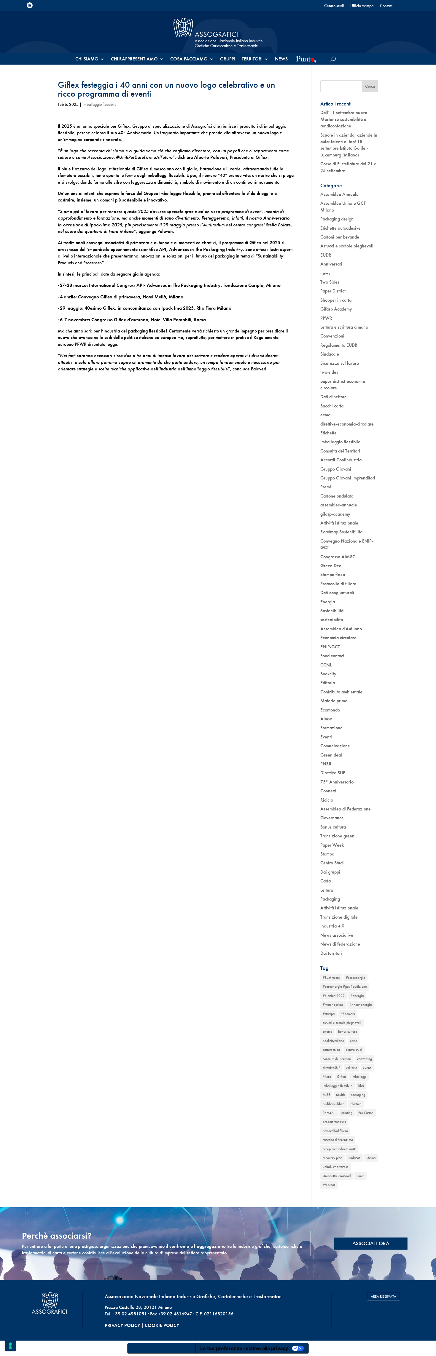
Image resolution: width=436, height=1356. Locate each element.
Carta (325, 881)
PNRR (326, 764)
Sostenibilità (331, 610)
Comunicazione (335, 746)
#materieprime (333, 1004)
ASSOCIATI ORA (370, 1243)
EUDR (325, 255)
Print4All (329, 1112)
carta (353, 1040)
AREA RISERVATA (383, 1296)
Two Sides (329, 282)
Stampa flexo (332, 574)
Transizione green (337, 836)
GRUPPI (227, 59)
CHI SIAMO (86, 59)
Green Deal (331, 565)
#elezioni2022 (334, 995)
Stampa (327, 854)
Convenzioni (332, 336)
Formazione (331, 728)
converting (364, 1058)
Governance (332, 818)
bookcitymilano (333, 1040)
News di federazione (340, 944)
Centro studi (334, 6)
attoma (327, 1031)
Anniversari (331, 264)
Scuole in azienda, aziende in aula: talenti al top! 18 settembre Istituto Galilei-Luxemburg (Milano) (348, 145)
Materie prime (333, 701)
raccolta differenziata (338, 1139)
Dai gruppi (330, 872)
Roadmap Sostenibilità (341, 532)
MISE (326, 1094)
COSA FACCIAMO (189, 59)
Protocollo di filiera (338, 584)
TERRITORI (252, 59)
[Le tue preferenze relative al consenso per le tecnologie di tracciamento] (10, 1345)
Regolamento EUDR (338, 345)
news (325, 273)
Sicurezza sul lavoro (339, 363)
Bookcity (328, 674)
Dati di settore (333, 397)
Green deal (331, 755)
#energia (357, 995)
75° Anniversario (337, 782)
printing (346, 1112)
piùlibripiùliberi (334, 1103)
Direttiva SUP (332, 773)
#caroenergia (355, 977)
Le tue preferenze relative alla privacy (244, 1348)
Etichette (328, 433)
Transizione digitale (339, 917)
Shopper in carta (335, 300)
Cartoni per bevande (339, 237)
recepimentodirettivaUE (339, 1148)
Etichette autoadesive (340, 228)
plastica (356, 1103)
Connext (328, 791)
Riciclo (326, 800)
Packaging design (337, 219)
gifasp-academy (335, 514)
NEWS (281, 59)
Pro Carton (365, 1112)
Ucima (371, 1157)
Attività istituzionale (339, 523)
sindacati (354, 1157)
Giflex (341, 1076)
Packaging (330, 899)
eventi (367, 1067)
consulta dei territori (337, 1058)
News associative (336, 935)
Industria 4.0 (332, 926)
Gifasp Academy (336, 309)
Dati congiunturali (337, 592)
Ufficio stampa (361, 6)
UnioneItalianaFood (337, 1175)
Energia (327, 602)
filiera (327, 1076)
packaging (358, 1094)
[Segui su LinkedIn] (30, 5)
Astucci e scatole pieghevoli (346, 246)
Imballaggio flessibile (99, 104)
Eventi (326, 737)
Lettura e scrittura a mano (344, 327)
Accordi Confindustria (341, 460)
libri (361, 1085)
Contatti (386, 6)
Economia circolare (338, 637)
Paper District (333, 291)
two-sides (329, 372)
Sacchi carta (331, 406)
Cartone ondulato (336, 496)
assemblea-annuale (338, 505)
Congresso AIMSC (337, 557)
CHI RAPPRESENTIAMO (134, 59)
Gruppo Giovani (335, 469)
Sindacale (329, 354)
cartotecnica (331, 1049)
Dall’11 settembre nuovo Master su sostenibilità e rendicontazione (343, 119)
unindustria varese (336, 1166)
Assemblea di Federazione (345, 809)
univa (360, 1175)
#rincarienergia (360, 1004)
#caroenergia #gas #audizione (345, 986)
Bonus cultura (333, 827)
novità (340, 1094)
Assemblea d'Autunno (341, 629)
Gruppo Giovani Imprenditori (347, 478)
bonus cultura (347, 1031)
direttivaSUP (331, 1067)
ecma (325, 415)
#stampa (329, 1013)
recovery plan (332, 1157)
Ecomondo (330, 710)
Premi (325, 487)
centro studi (354, 1049)
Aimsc (326, 719)
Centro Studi (332, 863)
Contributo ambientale (341, 692)
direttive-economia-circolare (347, 424)
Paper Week (332, 845)
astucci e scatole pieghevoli (342, 1022)
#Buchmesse (331, 977)
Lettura (326, 890)
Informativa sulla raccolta (161, 1348)
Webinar (329, 1184)
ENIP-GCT (330, 647)
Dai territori (331, 953)
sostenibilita (331, 619)
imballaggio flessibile (337, 1085)
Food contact (332, 656)
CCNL (326, 665)
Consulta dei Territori (340, 451)
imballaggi (359, 1076)
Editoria (327, 682)
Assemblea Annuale (339, 194)
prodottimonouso (334, 1121)
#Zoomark (347, 1013)
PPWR (326, 318)
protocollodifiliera (335, 1130)
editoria (351, 1067)
